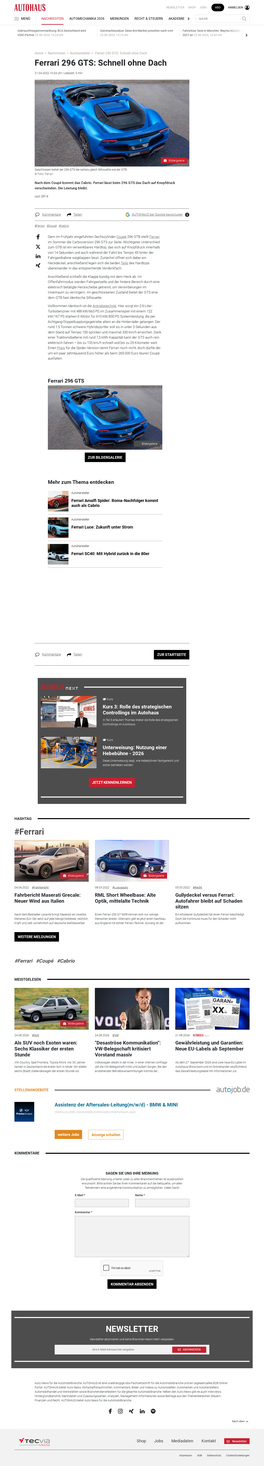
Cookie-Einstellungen (238, 1455)
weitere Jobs (68, 1134)
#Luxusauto (120, 887)
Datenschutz (214, 1455)
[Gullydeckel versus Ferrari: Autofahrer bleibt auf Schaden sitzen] (212, 861)
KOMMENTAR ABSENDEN (132, 1284)
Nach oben (238, 1421)
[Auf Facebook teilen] (38, 236)
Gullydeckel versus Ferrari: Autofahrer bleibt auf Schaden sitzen (208, 901)
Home (39, 53)
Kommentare (51, 215)
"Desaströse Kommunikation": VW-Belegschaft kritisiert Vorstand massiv (128, 1049)
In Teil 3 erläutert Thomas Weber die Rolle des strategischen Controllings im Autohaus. (140, 722)
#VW (115, 1035)
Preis (61, 348)
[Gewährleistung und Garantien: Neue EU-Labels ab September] (212, 1009)
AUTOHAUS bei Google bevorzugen (157, 215)
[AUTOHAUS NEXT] (59, 686)
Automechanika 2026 (86, 19)
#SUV (35, 1035)
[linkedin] (142, 1410)
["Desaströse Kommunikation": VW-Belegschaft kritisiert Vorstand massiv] (132, 1009)
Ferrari (154, 237)
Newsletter (175, 7)
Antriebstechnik (104, 306)
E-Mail (79, 1195)
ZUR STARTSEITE (171, 654)
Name (139, 1195)
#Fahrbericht (40, 887)
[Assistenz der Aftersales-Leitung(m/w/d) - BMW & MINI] (24, 1111)
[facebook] (110, 1411)
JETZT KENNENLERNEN (112, 782)
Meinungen (119, 19)
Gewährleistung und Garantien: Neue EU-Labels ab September (209, 1046)
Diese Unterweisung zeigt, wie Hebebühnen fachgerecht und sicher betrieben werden (141, 763)
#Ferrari (29, 832)
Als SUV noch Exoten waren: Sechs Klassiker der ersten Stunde (45, 1049)
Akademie (176, 19)
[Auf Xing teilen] (38, 265)
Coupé (121, 237)
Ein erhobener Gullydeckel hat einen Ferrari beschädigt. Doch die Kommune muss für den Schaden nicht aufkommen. (210, 919)
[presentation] (246, 35)
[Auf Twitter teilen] (38, 246)
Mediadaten (182, 1440)
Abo (218, 7)
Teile (124, 263)
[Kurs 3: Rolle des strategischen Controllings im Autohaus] (69, 711)
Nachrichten (52, 19)
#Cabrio (66, 961)
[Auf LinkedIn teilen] (38, 255)
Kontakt (209, 1440)
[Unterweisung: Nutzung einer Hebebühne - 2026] (69, 752)
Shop (192, 7)
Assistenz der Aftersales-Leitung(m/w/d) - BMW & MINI (116, 1105)
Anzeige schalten (106, 1135)
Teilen (77, 215)
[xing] (131, 1410)
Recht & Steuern (148, 19)
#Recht (197, 887)
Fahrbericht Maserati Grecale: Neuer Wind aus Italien (47, 898)
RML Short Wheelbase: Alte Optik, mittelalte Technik (125, 898)
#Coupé (44, 961)
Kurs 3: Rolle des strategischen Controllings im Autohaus (137, 710)
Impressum (185, 1455)
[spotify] (153, 1411)
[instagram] (120, 1411)
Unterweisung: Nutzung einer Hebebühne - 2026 (135, 750)
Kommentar (82, 1212)
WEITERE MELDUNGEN (37, 937)
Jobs (203, 7)
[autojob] (233, 1089)
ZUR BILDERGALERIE (105, 457)
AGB (199, 1455)
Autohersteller (80, 53)
